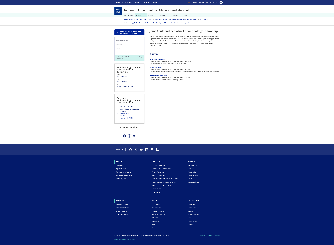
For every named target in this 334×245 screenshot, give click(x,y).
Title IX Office (192, 221)
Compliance (191, 224)
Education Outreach (122, 208)
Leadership (155, 221)
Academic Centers (158, 211)
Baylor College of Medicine (133, 19)
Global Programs (121, 211)
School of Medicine (158, 175)
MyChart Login (121, 169)
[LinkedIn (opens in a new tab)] (216, 2)
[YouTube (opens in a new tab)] (213, 2)
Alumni (118, 53)
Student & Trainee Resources (161, 169)
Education (128, 2)
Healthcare (119, 2)
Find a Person (192, 208)
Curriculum (119, 45)
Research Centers (193, 175)
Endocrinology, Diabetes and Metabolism (183, 19)
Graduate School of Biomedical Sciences (165, 179)
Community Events (122, 214)
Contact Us (191, 204)
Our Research (192, 165)
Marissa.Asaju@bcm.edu (125, 86)
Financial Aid (156, 192)
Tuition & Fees (156, 189)
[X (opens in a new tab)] (210, 2)
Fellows (118, 49)
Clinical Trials (192, 179)
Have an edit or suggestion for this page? (124, 239)
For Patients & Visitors (123, 172)
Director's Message (122, 40)
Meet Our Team (128, 15)
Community (146, 2)
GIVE (189, 2)
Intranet (217, 235)
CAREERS (194, 2)
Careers (190, 211)
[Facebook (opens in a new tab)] (207, 2)
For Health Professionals (124, 175)
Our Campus (156, 204)
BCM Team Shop (193, 214)
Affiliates (155, 218)
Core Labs (191, 169)
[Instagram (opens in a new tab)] (129, 136)
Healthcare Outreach (123, 204)
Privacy (210, 235)
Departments (148, 19)
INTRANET (202, 2)
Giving (154, 224)
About (155, 2)
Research (137, 2)
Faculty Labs (192, 172)
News (185, 15)
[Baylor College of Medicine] (118, 11)
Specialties (119, 165)
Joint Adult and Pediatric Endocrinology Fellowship (177, 23)
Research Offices (193, 182)
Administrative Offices (159, 214)
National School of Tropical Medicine (164, 182)
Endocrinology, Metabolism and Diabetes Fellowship (141, 23)
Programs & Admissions (160, 165)
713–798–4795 (122, 76)
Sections (138, 15)
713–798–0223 (122, 81)
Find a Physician (121, 179)
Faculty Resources (158, 172)
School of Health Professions (161, 185)
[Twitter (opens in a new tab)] (134, 136)
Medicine (157, 19)
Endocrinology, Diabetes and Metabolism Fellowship (130, 32)
